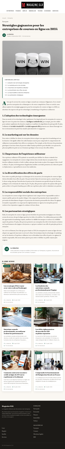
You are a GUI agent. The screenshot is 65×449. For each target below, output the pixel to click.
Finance (18, 10)
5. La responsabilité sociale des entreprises (17, 92)
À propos (32, 252)
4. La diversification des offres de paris (16, 90)
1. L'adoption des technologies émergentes (17, 83)
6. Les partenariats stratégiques (14, 95)
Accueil (4, 18)
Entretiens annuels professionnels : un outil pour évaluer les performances (14, 331)
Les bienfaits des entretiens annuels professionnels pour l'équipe (46, 288)
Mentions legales (38, 434)
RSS (34, 437)
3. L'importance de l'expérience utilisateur (17, 87)
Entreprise (10, 10)
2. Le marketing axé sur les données (16, 85)
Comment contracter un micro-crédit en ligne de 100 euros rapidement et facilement (15, 375)
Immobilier (32, 10)
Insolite (4, 434)
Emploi (25, 10)
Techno (40, 10)
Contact (35, 431)
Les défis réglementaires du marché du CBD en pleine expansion (45, 331)
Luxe (3, 428)
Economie (47, 10)
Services (55, 10)
